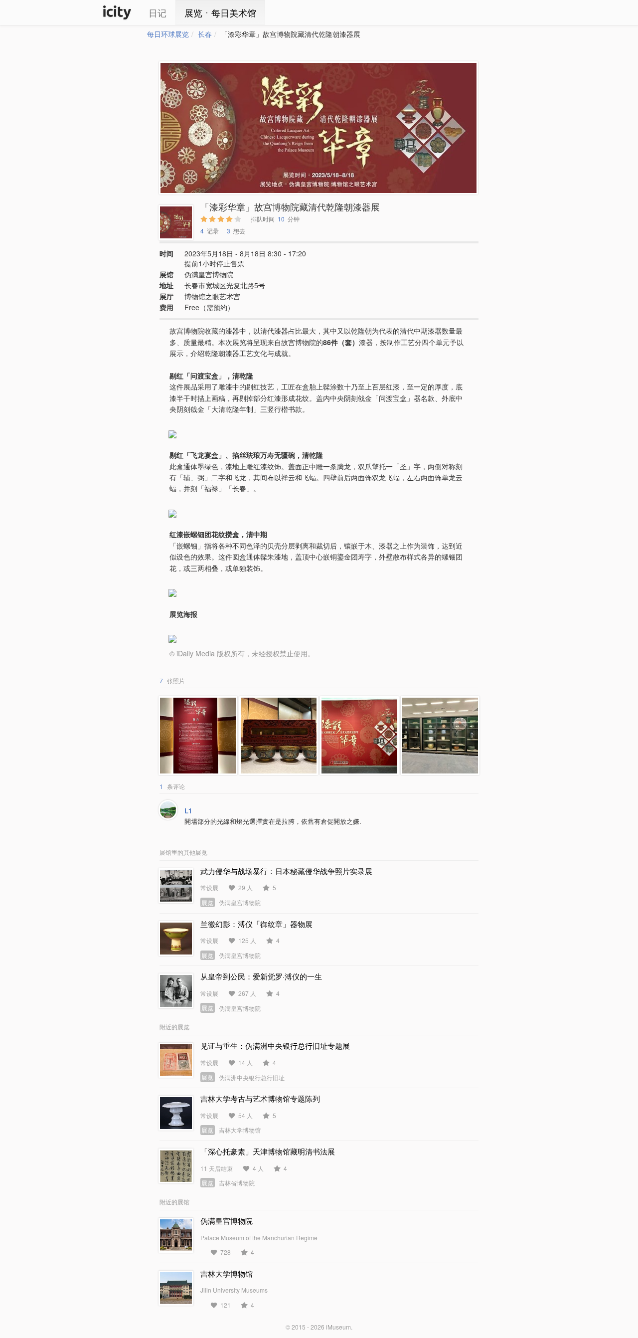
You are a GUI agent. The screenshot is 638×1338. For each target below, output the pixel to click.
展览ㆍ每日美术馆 (220, 12)
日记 (157, 12)
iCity (117, 12)
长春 (205, 34)
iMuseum (338, 1327)
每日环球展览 (168, 34)
